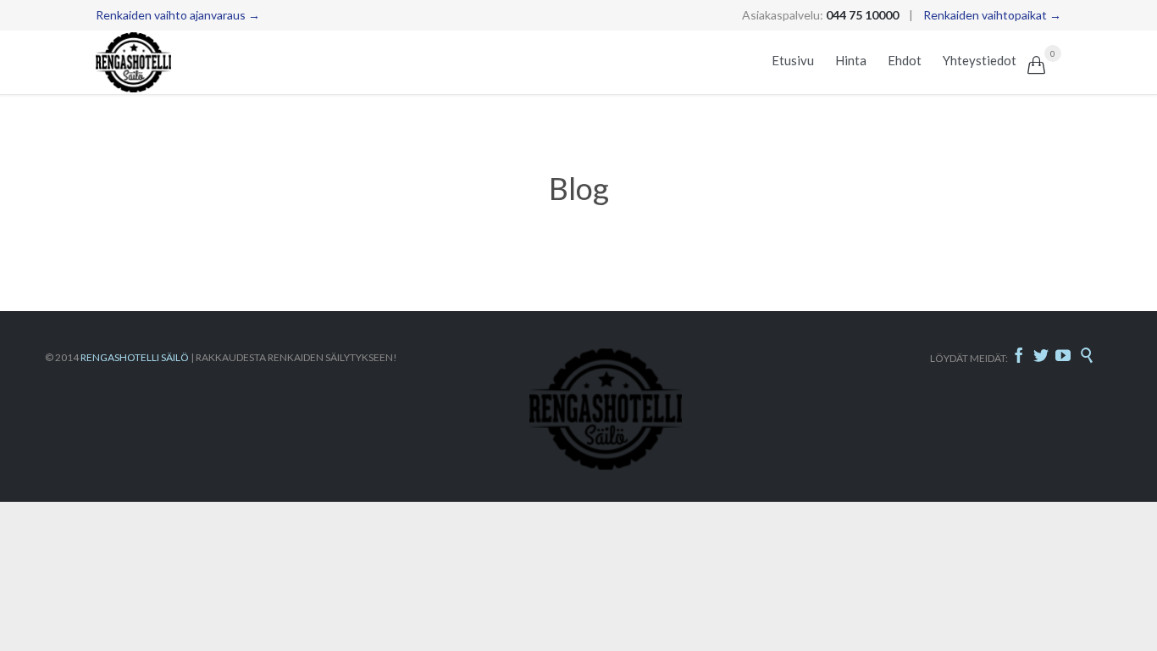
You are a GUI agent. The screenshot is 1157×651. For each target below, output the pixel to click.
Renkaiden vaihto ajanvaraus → (178, 15)
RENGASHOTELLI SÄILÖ (134, 357)
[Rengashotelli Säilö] (134, 62)
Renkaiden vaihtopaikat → (992, 15)
